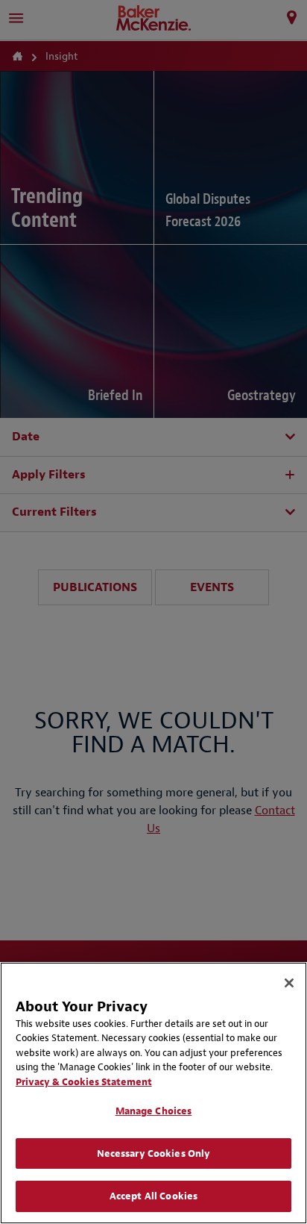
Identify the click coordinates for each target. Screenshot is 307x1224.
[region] (153, 1093)
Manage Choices (153, 1111)
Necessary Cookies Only (154, 1153)
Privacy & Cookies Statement (84, 1081)
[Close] (289, 983)
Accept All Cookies (153, 1196)
